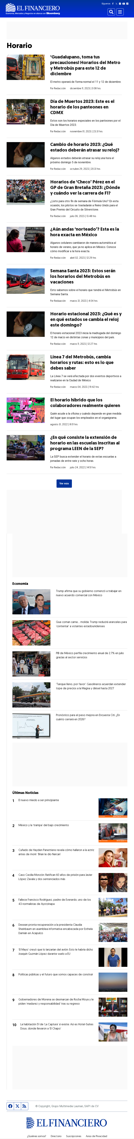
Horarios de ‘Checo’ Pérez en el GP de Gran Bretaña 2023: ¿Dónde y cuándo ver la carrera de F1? (85, 188)
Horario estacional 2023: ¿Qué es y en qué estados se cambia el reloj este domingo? (86, 320)
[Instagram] (120, 3)
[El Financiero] (32, 9)
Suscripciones (73, 1136)
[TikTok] (128, 3)
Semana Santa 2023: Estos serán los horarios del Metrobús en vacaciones (82, 277)
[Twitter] (117, 3)
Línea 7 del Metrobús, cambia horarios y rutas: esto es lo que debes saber (82, 363)
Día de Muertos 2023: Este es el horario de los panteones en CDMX (82, 107)
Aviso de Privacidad (96, 1136)
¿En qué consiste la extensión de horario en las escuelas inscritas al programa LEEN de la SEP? (85, 443)
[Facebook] (113, 3)
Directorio (56, 1136)
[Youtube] (124, 3)
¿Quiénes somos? (36, 1136)
